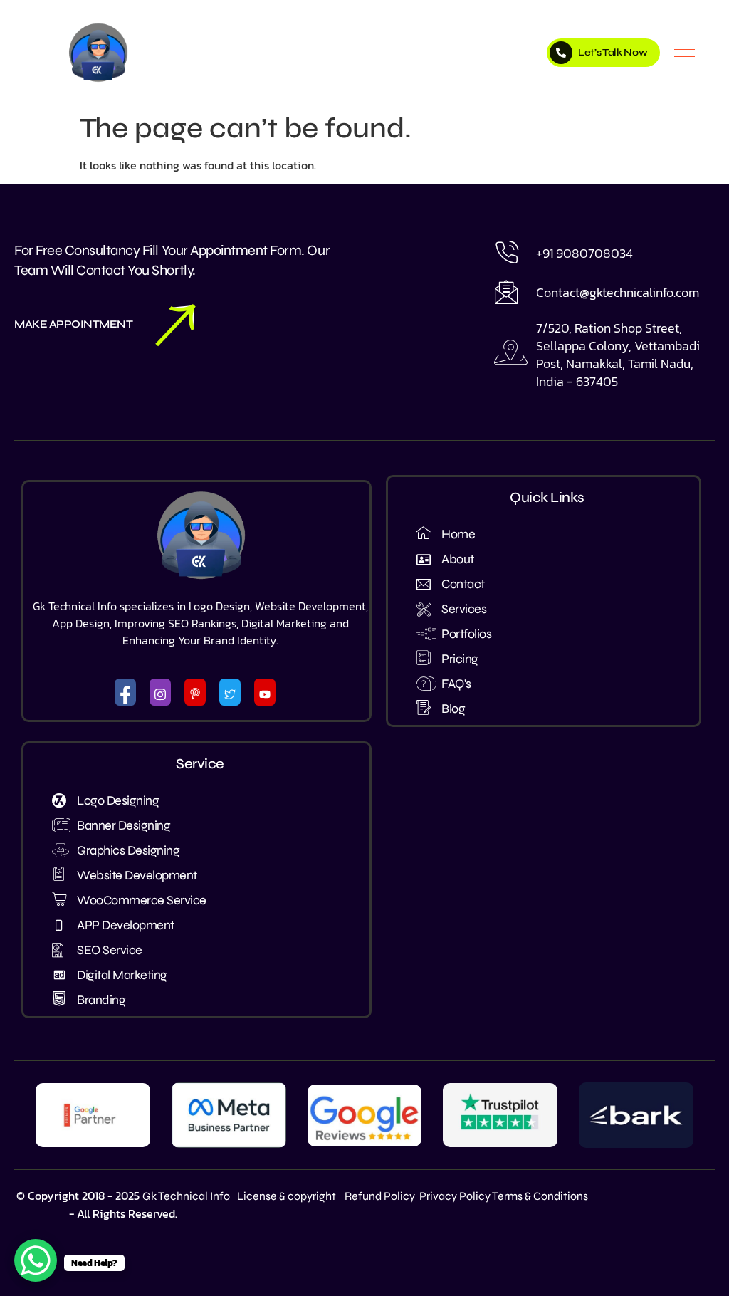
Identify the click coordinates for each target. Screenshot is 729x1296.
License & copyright (286, 1196)
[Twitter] (230, 692)
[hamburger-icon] (684, 53)
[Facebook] (125, 692)
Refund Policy (380, 1196)
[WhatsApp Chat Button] (35, 1260)
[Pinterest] (195, 692)
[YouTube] (265, 692)
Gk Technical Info (186, 1196)
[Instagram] (160, 692)
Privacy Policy (455, 1196)
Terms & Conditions (540, 1196)
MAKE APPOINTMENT (73, 324)
